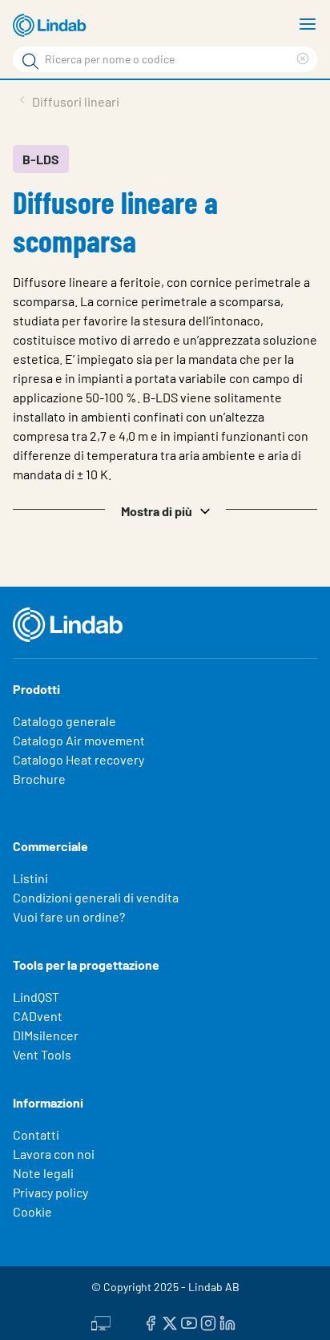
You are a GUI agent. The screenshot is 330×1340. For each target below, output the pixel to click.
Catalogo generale (64, 721)
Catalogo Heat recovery (78, 759)
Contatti (36, 1134)
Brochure (39, 778)
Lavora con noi (54, 1153)
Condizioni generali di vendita (96, 897)
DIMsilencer (45, 1035)
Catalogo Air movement (79, 740)
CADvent (37, 1015)
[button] (165, 510)
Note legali (43, 1173)
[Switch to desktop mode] (101, 1322)
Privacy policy (50, 1192)
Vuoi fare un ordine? (69, 916)
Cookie (32, 1211)
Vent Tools (42, 1054)
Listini (30, 878)
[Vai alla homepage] (52, 25)
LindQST (36, 996)
